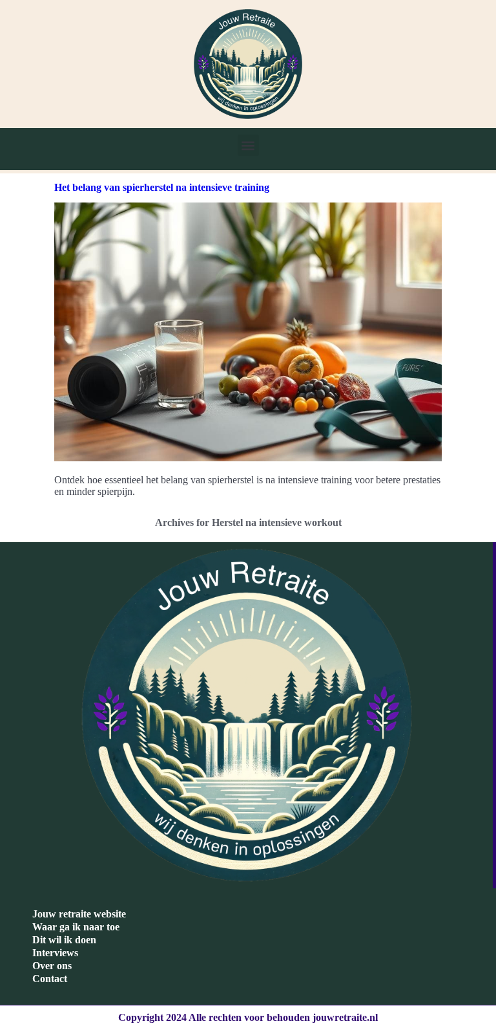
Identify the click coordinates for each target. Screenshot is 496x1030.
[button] (248, 145)
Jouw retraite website (79, 913)
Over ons (52, 965)
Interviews (55, 952)
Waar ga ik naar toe (75, 926)
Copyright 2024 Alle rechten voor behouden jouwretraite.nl (248, 1017)
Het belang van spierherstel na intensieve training (161, 187)
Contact (49, 978)
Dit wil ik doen (64, 939)
